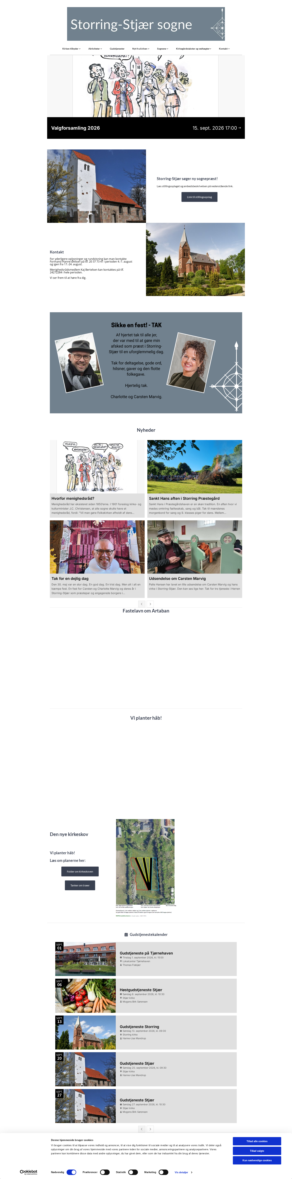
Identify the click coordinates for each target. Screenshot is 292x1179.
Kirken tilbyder (70, 48)
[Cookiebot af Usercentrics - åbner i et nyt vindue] (28, 1172)
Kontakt (223, 48)
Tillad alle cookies (257, 1141)
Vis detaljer (181, 1172)
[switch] (105, 1172)
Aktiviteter (94, 48)
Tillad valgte (257, 1150)
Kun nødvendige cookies (257, 1160)
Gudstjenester (117, 48)
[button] (199, 197)
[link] (71, 48)
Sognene (162, 48)
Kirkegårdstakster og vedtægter (193, 48)
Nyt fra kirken (140, 48)
